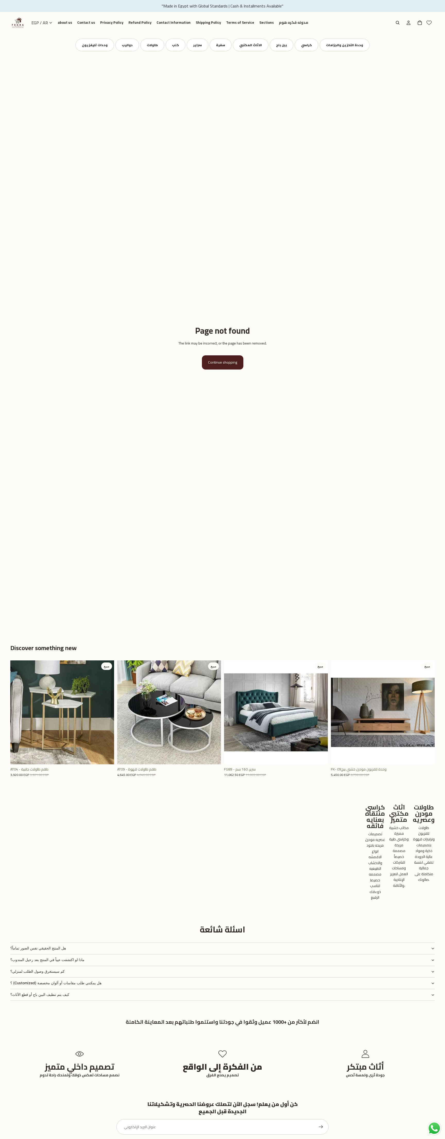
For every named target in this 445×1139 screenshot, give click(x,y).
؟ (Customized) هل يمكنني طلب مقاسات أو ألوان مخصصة (55, 983)
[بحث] (397, 22)
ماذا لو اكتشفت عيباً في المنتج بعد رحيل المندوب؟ (47, 959)
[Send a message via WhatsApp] (434, 1128)
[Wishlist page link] (429, 22)
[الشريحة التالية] (106, 712)
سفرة (220, 45)
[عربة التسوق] (419, 22)
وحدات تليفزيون (95, 45)
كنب (175, 45)
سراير (197, 45)
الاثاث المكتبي (250, 45)
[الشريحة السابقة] (18, 712)
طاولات (152, 45)
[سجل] (320, 1126)
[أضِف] (106, 756)
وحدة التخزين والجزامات (344, 45)
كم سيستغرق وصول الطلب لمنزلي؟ (37, 971)
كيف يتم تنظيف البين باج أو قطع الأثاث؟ (39, 994)
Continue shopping (222, 362)
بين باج (281, 45)
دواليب (127, 45)
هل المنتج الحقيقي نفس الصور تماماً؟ (38, 948)
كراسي (306, 45)
